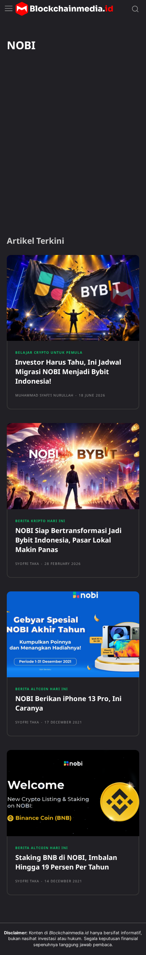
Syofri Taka (27, 563)
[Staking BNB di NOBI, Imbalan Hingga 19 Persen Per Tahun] (73, 793)
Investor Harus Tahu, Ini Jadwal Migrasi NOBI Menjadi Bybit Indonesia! (68, 371)
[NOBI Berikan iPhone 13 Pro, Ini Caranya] (73, 634)
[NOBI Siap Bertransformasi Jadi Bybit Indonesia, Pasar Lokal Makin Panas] (73, 466)
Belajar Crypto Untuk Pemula (49, 352)
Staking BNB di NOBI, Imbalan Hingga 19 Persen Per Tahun (66, 862)
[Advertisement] (73, 153)
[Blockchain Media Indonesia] (64, 9)
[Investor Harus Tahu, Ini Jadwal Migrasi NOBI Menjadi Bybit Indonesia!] (73, 298)
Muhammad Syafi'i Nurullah (44, 395)
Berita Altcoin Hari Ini (41, 689)
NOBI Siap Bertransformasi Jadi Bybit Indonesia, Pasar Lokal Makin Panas (68, 540)
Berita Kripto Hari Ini (40, 520)
